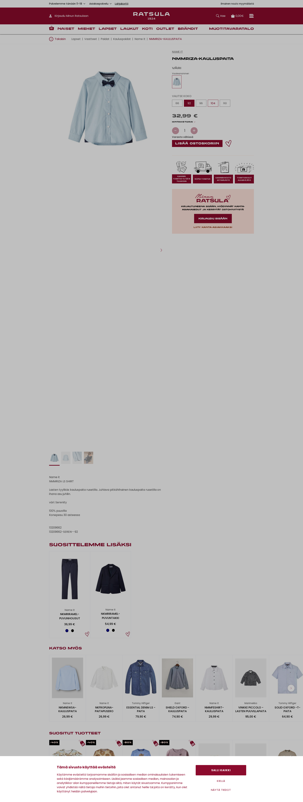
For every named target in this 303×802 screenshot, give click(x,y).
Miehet (86, 29)
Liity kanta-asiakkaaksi (213, 227)
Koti (147, 29)
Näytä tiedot (221, 790)
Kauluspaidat (122, 39)
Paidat (105, 39)
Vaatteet (90, 39)
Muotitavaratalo (231, 29)
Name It (139, 39)
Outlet (165, 29)
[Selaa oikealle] (291, 688)
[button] (161, 250)
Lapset (108, 29)
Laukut (129, 29)
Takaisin (60, 39)
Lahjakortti (121, 3)
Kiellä (221, 781)
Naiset (66, 29)
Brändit (188, 29)
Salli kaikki (221, 770)
